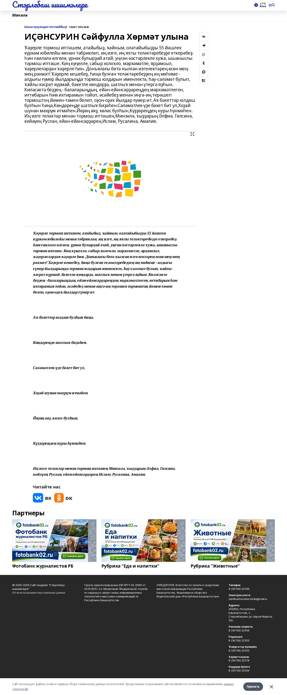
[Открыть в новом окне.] (42, 498)
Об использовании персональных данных (38, 592)
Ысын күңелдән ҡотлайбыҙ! (45, 27)
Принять (253, 686)
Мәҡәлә (19, 15)
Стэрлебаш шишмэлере (49, 4)
